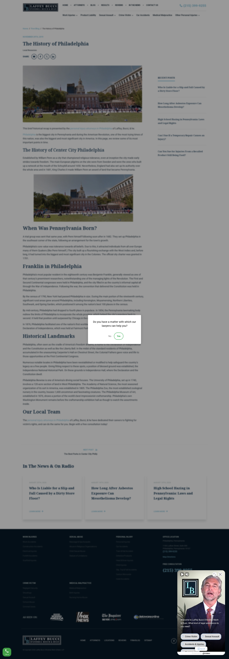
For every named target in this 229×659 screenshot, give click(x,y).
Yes (118, 336)
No (109, 336)
